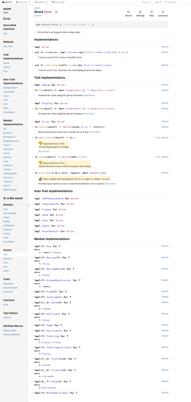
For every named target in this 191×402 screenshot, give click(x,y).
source (43, 126)
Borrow (51, 257)
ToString (53, 336)
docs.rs (145, 2)
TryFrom (56, 358)
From (50, 291)
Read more (89, 95)
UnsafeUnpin (50, 231)
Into (70, 52)
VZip (54, 381)
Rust (157, 2)
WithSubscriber (57, 392)
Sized (57, 252)
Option (67, 126)
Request (94, 172)
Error (46, 47)
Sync (109, 52)
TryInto (56, 370)
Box (76, 52)
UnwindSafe (51, 204)
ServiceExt (54, 330)
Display (47, 103)
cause (42, 156)
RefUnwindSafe (53, 198)
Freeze (46, 209)
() (102, 90)
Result (95, 90)
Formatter (72, 90)
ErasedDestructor (59, 280)
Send (99, 52)
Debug (46, 85)
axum (37, 8)
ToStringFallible (59, 347)
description (47, 137)
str (73, 137)
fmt (41, 90)
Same (50, 325)
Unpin (46, 225)
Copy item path (56, 11)
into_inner (52, 65)
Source (37, 15)
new (47, 52)
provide (44, 172)
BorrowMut (53, 269)
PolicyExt (53, 313)
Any (49, 246)
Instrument (54, 297)
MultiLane (47, 387)
